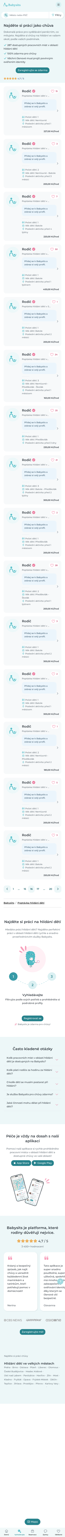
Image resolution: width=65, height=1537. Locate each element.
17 (38, 889)
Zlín (49, 1375)
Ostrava (24, 1367)
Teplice (8, 1383)
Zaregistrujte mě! (32, 1331)
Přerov (39, 1383)
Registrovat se (32, 1018)
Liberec (42, 1367)
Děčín (53, 1379)
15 (25, 889)
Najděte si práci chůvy (16, 1356)
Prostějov (28, 1383)
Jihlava (17, 1383)
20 (50, 889)
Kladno (8, 1379)
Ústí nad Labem (12, 1375)
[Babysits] (12, 4)
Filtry (58, 15)
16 (31, 889)
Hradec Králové (34, 1371)
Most (55, 1375)
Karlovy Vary (51, 1383)
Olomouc (53, 1367)
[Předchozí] (7, 889)
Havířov (41, 1375)
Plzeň (33, 1367)
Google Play (44, 1163)
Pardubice (29, 1375)
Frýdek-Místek (40, 1379)
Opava (26, 1379)
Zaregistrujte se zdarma (32, 70)
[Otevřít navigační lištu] (58, 5)
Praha (7, 1367)
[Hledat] (6, 15)
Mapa (34, 1521)
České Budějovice (14, 1371)
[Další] (57, 889)
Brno (15, 1367)
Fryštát (17, 1379)
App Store (22, 1163)
